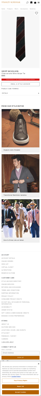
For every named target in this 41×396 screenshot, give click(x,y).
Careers (4, 339)
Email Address (6, 349)
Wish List (5, 264)
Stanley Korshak (10, 2)
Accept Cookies (20, 392)
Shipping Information (10, 293)
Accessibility (6, 307)
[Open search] (27, 2)
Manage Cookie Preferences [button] (12, 316)
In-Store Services (8, 327)
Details (5, 93)
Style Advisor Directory (11, 281)
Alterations (6, 270)
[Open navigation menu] (39, 2)
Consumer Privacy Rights (11, 299)
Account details (8, 258)
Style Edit (5, 333)
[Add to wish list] (37, 13)
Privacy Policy (7, 296)
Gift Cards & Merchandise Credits (15, 313)
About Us (5, 324)
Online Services (7, 284)
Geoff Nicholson (9, 71)
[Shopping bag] (35, 2)
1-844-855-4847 (7, 342)
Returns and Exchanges (11, 287)
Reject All (20, 386)
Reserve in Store (8, 273)
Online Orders (7, 261)
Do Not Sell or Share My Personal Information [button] (15, 303)
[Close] (38, 364)
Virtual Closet (7, 267)
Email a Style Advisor (20, 84)
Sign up (20, 357)
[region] (20, 378)
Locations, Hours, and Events (13, 330)
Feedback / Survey (8, 336)
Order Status (6, 310)
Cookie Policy (16, 376)
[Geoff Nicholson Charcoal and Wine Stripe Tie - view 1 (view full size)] (20, 39)
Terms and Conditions (10, 290)
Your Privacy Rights (20, 380)
